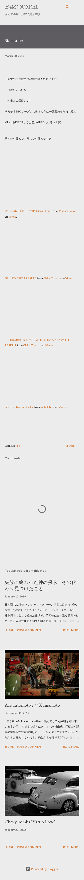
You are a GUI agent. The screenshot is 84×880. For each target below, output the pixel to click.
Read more (71, 630)
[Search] (67, 7)
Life (18, 445)
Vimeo (12, 216)
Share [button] (70, 445)
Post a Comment (30, 630)
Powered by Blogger (44, 869)
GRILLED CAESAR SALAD (21, 278)
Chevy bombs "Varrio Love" (30, 822)
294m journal (21, 7)
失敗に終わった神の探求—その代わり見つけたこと (40, 585)
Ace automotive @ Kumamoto (32, 705)
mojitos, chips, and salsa (19, 407)
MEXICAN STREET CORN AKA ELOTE (28, 211)
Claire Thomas (68, 211)
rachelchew (47, 407)
